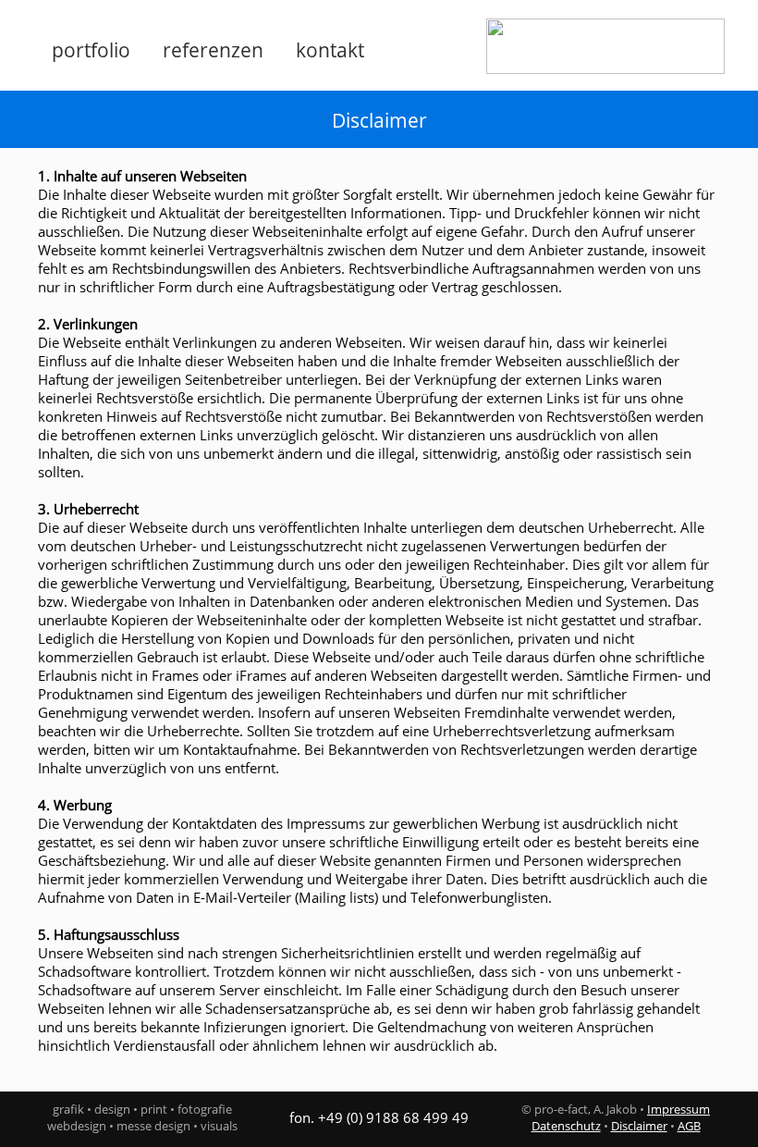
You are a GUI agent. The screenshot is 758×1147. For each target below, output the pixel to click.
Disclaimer (639, 1125)
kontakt (330, 50)
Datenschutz (566, 1125)
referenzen (213, 50)
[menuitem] (98, 50)
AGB (689, 1125)
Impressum (678, 1109)
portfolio (91, 50)
